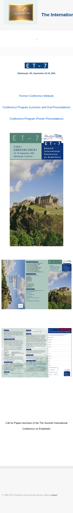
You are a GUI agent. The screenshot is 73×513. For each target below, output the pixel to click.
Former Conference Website (36, 95)
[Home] (21, 12)
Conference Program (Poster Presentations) (36, 118)
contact (54, 495)
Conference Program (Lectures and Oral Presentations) (36, 107)
